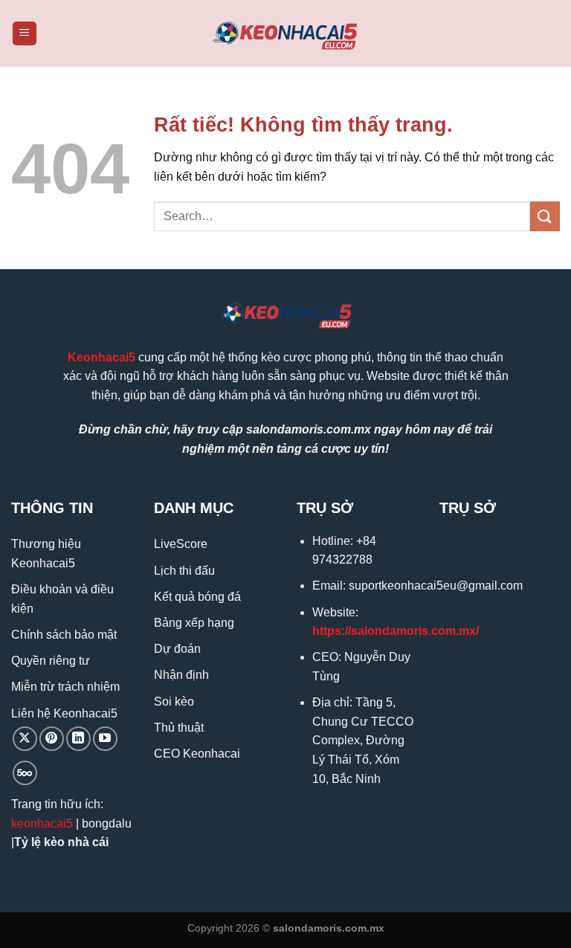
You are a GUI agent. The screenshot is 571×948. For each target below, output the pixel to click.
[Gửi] (545, 215)
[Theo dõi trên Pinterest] (51, 738)
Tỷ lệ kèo (39, 842)
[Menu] (24, 34)
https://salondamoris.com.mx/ (395, 631)
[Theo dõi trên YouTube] (105, 738)
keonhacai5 (42, 823)
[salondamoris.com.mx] (285, 34)
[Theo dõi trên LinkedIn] (78, 738)
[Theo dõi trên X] (25, 738)
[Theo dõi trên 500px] (25, 773)
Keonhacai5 (101, 357)
